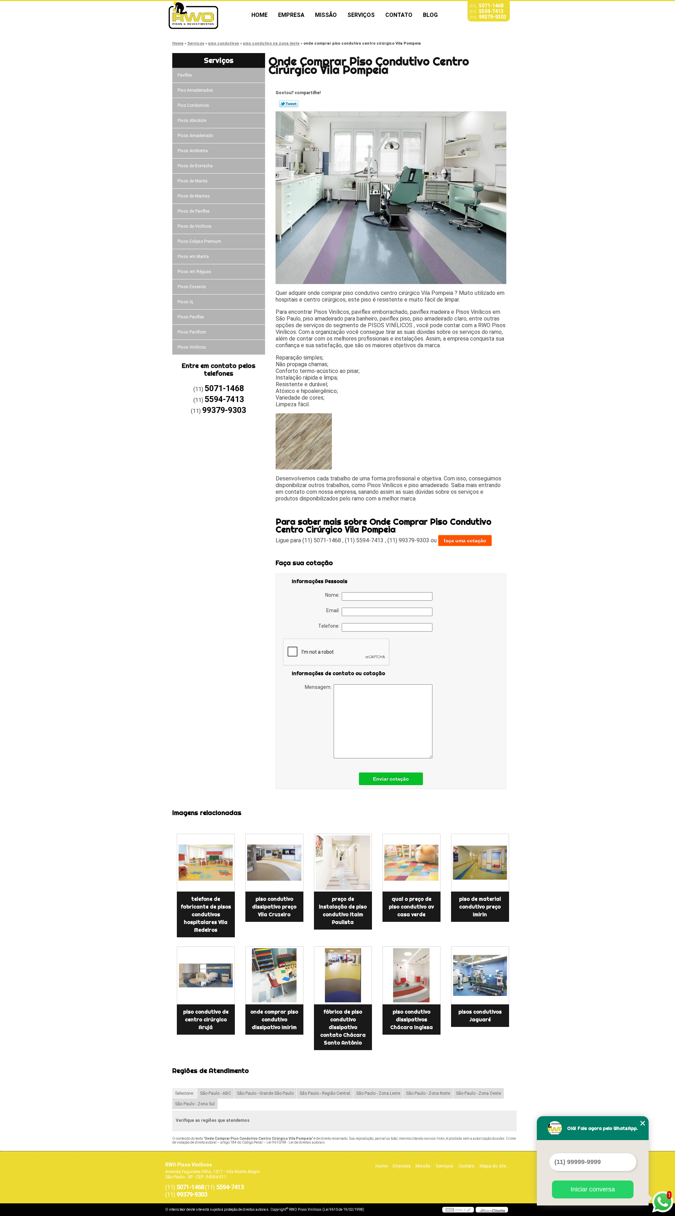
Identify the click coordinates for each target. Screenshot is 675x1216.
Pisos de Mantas (194, 196)
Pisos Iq (185, 301)
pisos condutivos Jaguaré (480, 1016)
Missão (326, 15)
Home (259, 15)
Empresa (291, 15)
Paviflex (185, 75)
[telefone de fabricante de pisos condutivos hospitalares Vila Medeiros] (206, 863)
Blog (430, 15)
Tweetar (288, 103)
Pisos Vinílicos (192, 347)
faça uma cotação (465, 540)
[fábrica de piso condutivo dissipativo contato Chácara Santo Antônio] (343, 975)
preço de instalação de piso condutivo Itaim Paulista (343, 910)
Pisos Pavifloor (192, 332)
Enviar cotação (391, 779)
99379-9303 (492, 17)
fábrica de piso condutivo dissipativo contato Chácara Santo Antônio (343, 1027)
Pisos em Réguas (194, 271)
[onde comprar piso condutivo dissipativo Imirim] (274, 975)
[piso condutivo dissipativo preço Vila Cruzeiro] (274, 863)
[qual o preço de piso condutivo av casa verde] (411, 863)
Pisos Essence (192, 286)
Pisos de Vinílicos (195, 226)
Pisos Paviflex (191, 317)
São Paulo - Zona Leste (378, 1093)
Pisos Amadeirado (195, 135)
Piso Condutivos (193, 105)
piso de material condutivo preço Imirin (480, 907)
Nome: (333, 595)
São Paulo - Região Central (325, 1093)
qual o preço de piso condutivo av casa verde (411, 907)
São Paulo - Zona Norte (428, 1093)
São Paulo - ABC (215, 1093)
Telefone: (330, 626)
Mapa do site (493, 1166)
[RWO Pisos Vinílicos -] (205, 15)
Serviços (361, 15)
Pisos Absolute (192, 120)
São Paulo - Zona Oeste (478, 1093)
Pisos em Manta (193, 256)
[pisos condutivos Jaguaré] (480, 975)
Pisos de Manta (192, 181)
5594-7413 (491, 11)
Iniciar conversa (593, 1189)
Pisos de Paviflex (194, 211)
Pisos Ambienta (193, 150)
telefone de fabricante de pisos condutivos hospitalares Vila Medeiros (206, 914)
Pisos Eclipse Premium (199, 241)
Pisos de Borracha (195, 165)
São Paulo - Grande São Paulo (265, 1093)
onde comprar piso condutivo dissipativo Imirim (274, 1019)
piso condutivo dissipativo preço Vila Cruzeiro (274, 907)
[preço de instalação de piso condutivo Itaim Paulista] (343, 863)
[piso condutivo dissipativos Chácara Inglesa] (411, 975)
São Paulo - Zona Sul (195, 1103)
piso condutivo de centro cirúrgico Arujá (206, 1019)
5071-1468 (491, 5)
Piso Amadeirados (195, 90)
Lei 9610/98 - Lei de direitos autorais (295, 1142)
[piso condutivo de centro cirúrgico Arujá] (206, 975)
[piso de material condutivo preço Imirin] (480, 863)
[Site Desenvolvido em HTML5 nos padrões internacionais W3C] (458, 1209)
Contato (398, 15)
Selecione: (184, 1093)
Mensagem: (319, 687)
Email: (334, 610)
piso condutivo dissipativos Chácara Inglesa (411, 1019)
